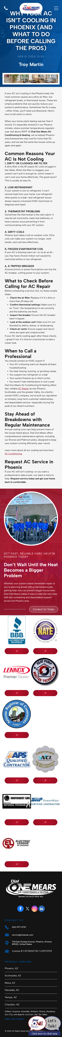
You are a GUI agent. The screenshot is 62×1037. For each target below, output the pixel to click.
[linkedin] (41, 909)
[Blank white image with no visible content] (6, 9)
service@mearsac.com (22, 935)
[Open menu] (56, 8)
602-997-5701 (19, 927)
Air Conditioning (13, 453)
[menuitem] (31, 968)
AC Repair (23, 388)
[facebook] (20, 909)
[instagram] (34, 909)
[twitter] (27, 909)
